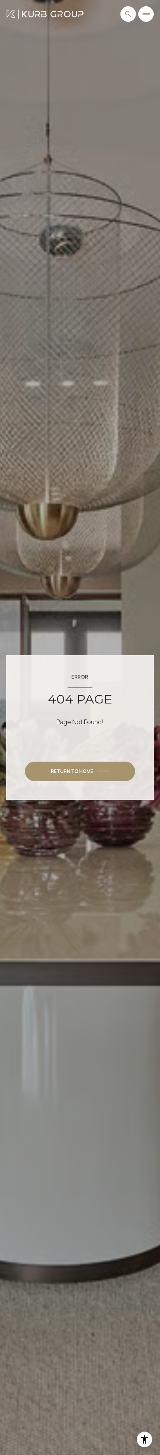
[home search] (128, 14)
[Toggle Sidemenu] (146, 14)
